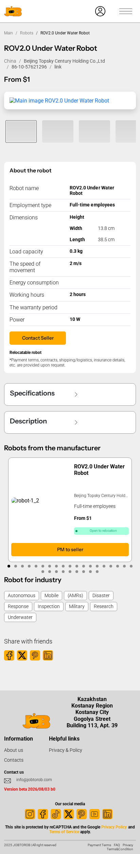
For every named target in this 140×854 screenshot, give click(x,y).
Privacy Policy (114, 827)
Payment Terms (99, 845)
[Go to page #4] (29, 566)
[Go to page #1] (8, 566)
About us (13, 750)
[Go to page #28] (97, 571)
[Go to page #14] (97, 566)
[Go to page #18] (124, 566)
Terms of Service (64, 831)
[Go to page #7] (49, 566)
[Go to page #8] (56, 566)
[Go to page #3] (22, 566)
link (58, 66)
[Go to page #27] (90, 571)
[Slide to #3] (94, 131)
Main (8, 33)
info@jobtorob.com (34, 779)
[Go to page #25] (76, 571)
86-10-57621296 (29, 66)
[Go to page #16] (110, 566)
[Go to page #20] (42, 571)
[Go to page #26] (83, 571)
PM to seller (70, 549)
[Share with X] (22, 655)
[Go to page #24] (70, 571)
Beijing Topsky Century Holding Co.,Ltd (64, 61)
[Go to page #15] (104, 566)
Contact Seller (38, 338)
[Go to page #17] (117, 566)
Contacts (13, 760)
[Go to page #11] (76, 566)
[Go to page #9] (63, 566)
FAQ (117, 845)
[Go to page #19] (131, 566)
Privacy (128, 845)
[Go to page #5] (36, 566)
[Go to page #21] (49, 571)
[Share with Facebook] (9, 655)
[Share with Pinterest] (35, 655)
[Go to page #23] (63, 571)
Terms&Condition (120, 849)
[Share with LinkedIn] (48, 655)
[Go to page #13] (90, 566)
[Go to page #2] (15, 566)
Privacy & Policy (65, 750)
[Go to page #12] (83, 566)
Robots (26, 33)
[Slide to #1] (21, 131)
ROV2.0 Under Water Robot (99, 469)
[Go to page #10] (70, 566)
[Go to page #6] (42, 566)
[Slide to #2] (57, 131)
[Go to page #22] (56, 571)
